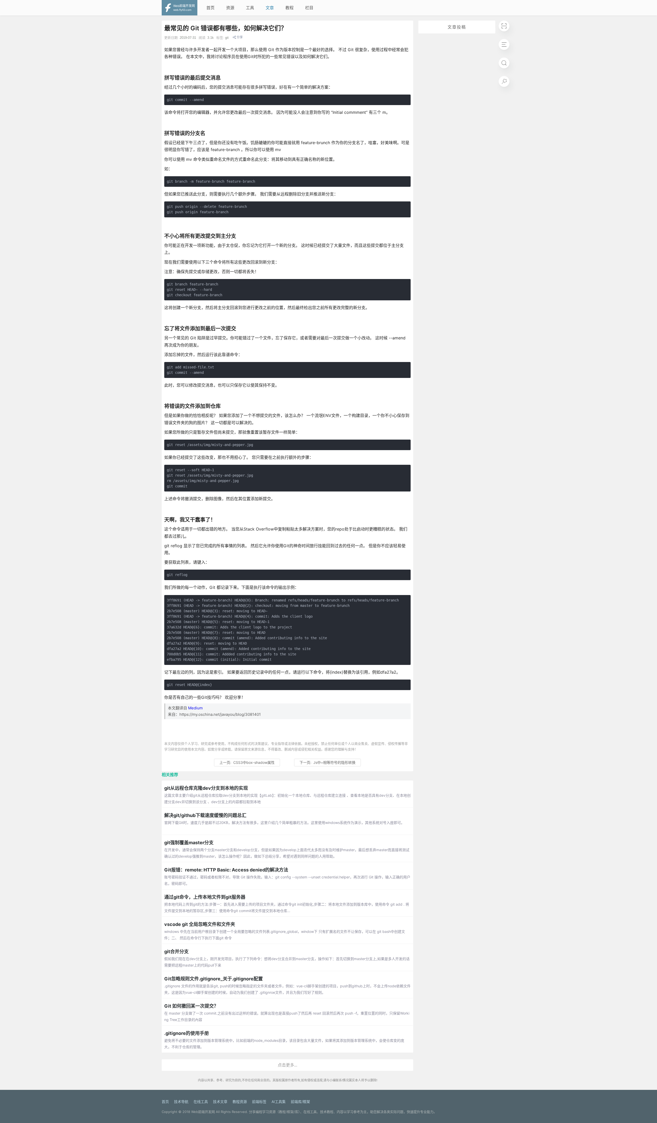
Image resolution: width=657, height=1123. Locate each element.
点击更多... (287, 1065)
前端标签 (259, 1101)
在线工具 (201, 1101)
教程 (289, 7)
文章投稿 (457, 27)
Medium (195, 708)
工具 (250, 7)
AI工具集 (279, 1101)
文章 (270, 7)
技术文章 (220, 1101)
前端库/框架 (300, 1101)
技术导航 (181, 1101)
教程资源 (240, 1101)
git (227, 38)
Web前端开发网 (203, 1112)
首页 (210, 7)
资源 (230, 7)
